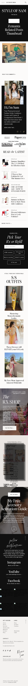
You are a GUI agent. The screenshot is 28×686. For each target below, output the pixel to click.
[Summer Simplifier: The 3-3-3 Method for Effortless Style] (5, 162)
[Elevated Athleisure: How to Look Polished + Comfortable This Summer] (5, 213)
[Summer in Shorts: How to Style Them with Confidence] (5, 201)
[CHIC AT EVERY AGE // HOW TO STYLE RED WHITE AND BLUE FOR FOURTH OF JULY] (5, 188)
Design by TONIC (12, 682)
